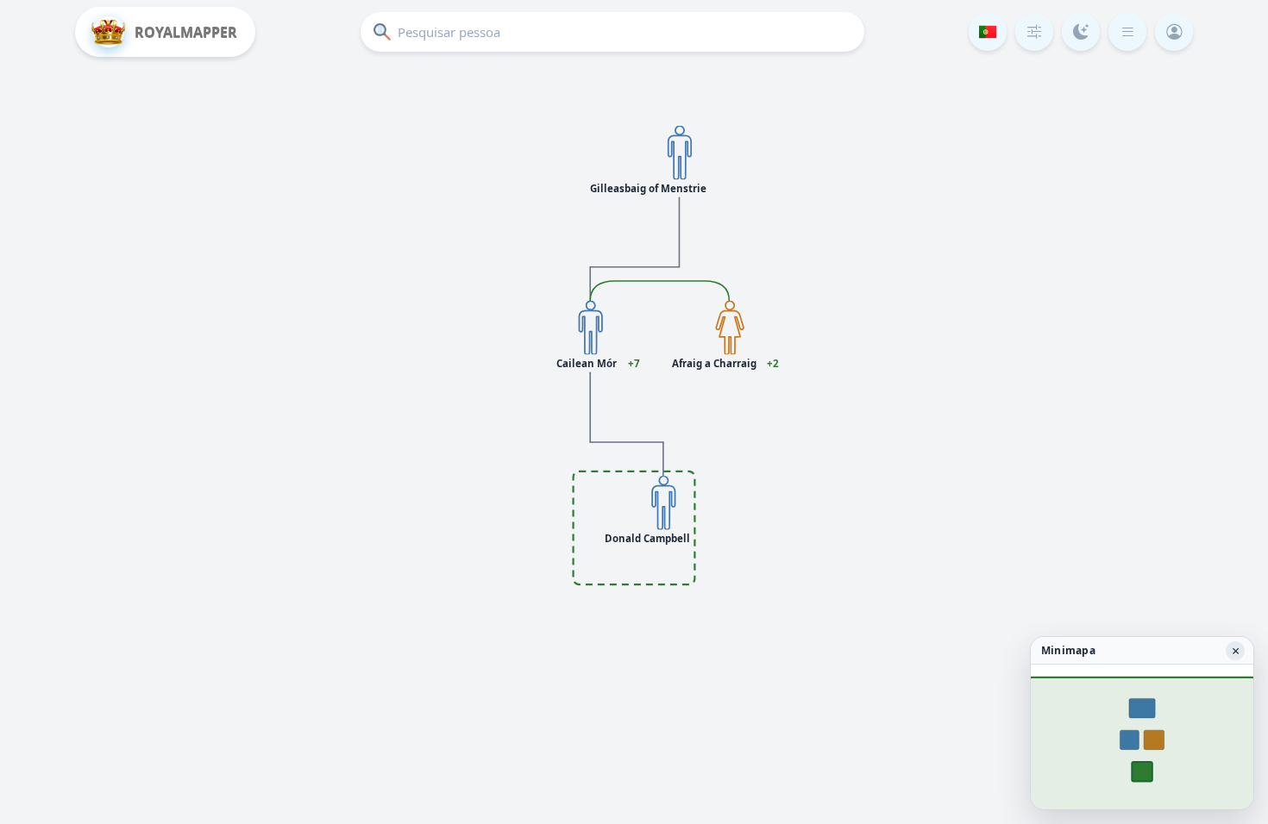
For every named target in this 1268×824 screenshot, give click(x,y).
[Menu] (1127, 32)
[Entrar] (1174, 32)
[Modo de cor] (1081, 32)
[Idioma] (988, 32)
